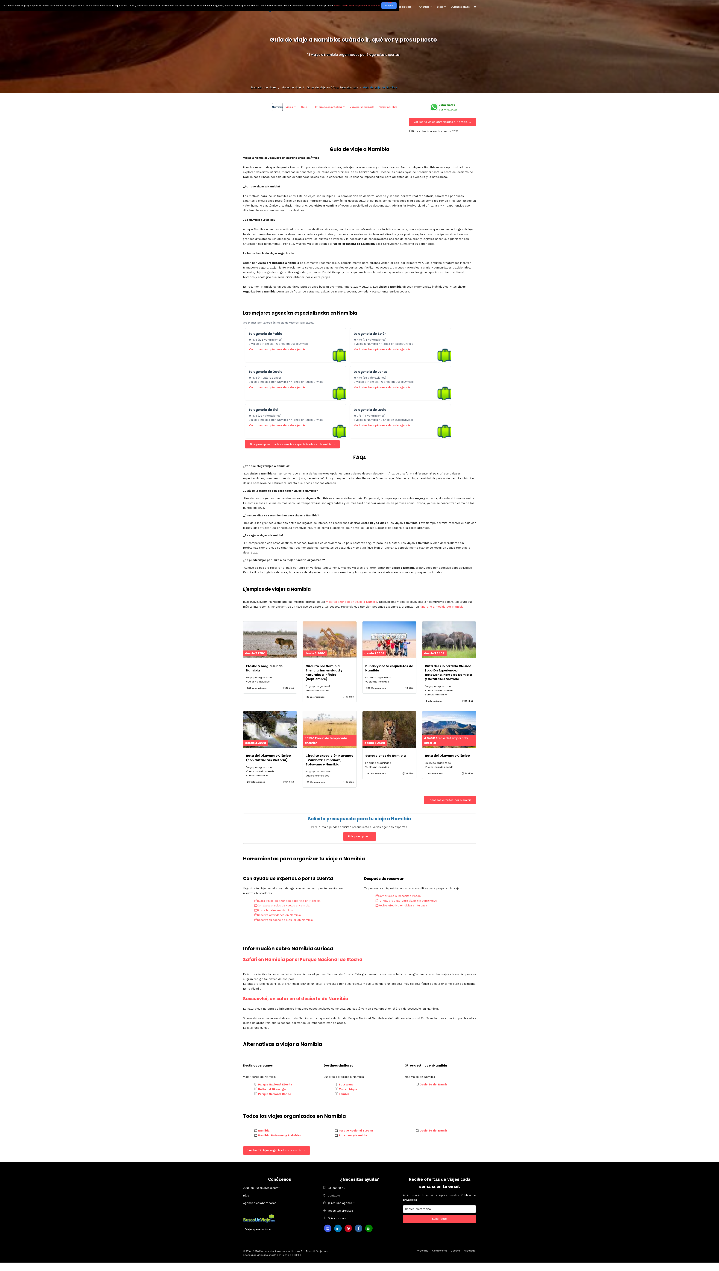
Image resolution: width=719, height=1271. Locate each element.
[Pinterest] (348, 1228)
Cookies (455, 1250)
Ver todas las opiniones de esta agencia (277, 349)
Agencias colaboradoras (259, 1203)
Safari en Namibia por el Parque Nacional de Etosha (302, 959)
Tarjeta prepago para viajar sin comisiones (407, 900)
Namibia (277, 107)
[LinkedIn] (338, 1228)
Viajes (289, 107)
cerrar (387, 2)
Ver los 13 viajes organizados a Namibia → (442, 122)
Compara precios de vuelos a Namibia (283, 905)
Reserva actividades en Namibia (279, 915)
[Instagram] (327, 1228)
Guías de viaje (402, 7)
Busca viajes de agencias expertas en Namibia (289, 901)
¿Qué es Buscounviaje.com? (261, 1188)
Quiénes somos (460, 7)
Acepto (389, 5)
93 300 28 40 (336, 1188)
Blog (440, 7)
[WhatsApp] (369, 1228)
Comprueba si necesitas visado (399, 896)
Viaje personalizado (362, 107)
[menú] (475, 7)
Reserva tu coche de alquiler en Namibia (285, 920)
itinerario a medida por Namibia (441, 606)
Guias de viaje (337, 1218)
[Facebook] (358, 1228)
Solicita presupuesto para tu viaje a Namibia (359, 819)
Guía (304, 107)
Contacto (334, 1195)
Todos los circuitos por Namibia (449, 800)
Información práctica (328, 107)
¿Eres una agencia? (341, 1203)
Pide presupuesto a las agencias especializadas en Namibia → (292, 444)
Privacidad (422, 1250)
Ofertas (424, 7)
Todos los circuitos (340, 1210)
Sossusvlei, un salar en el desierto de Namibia (295, 999)
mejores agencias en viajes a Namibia (351, 601)
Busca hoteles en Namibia (275, 910)
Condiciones (439, 1250)
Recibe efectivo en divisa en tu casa (402, 905)
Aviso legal (470, 1250)
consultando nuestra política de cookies (357, 5)
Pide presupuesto (359, 836)
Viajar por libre (388, 107)
